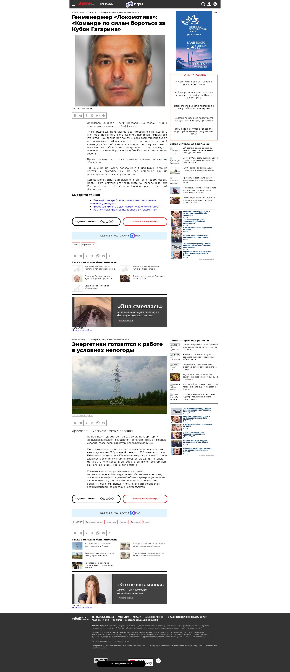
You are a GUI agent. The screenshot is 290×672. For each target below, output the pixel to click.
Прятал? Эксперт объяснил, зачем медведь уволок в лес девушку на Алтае (199, 180)
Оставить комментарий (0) (145, 222)
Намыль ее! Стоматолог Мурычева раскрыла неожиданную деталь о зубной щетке (199, 356)
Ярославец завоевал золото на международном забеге (99, 554)
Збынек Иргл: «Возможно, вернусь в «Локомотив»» (125, 209)
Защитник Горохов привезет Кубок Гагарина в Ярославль (98, 277)
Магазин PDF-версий (154, 617)
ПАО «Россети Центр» (82, 416)
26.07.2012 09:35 (79, 12)
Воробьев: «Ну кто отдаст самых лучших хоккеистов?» (127, 206)
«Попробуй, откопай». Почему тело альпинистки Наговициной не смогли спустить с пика (199, 190)
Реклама (137, 617)
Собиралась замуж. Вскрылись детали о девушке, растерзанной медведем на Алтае (198, 150)
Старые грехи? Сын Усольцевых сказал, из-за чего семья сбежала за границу (200, 366)
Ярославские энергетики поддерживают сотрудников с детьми (99, 565)
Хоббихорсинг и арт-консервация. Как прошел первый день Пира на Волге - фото (194, 95)
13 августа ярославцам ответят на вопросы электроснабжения (148, 554)
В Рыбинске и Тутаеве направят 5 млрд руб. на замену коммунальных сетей (194, 131)
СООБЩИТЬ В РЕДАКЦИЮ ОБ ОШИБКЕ (141, 620)
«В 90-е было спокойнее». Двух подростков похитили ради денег (199, 169)
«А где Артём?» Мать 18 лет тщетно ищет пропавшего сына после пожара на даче (199, 396)
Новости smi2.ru (82, 330)
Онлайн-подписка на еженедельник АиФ (187, 617)
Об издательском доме (103, 617)
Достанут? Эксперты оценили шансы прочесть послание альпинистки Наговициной (200, 160)
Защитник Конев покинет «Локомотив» (97, 287)
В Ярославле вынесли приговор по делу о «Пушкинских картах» (194, 107)
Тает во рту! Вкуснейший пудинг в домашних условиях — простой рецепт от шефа (199, 200)
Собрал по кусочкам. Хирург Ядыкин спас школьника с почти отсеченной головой (200, 346)
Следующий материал (121, 664)
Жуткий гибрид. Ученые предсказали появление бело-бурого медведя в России (200, 386)
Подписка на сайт (100, 620)
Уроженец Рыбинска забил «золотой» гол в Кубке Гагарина (100, 267)
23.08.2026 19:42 (79, 339)
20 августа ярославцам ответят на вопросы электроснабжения (149, 544)
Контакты (117, 620)
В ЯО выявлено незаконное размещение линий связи (98, 544)
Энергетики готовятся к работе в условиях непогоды (194, 83)
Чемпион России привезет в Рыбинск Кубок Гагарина (146, 267)
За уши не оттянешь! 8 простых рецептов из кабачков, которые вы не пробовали (200, 376)
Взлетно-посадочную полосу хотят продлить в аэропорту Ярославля (194, 119)
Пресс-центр (123, 617)
